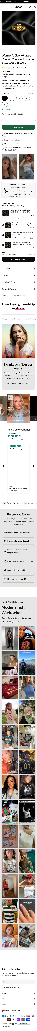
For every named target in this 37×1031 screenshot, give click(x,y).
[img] (19, 436)
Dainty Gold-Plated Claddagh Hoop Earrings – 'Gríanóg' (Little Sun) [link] (22, 224)
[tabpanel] (18, 357)
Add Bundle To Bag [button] (19, 259)
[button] (4, 466)
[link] (5, 213)
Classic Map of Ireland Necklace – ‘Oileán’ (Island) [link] (23, 233)
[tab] (5, 319)
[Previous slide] (3, 167)
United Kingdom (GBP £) (13, 1010)
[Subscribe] (33, 982)
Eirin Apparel (12, 1024)
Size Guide (31, 93)
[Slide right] (20, 48)
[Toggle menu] (2, 7)
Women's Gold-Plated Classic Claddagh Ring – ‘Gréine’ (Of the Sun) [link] (20, 211)
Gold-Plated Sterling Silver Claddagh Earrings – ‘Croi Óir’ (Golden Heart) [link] (22, 244)
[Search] (30, 7)
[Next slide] (33, 167)
